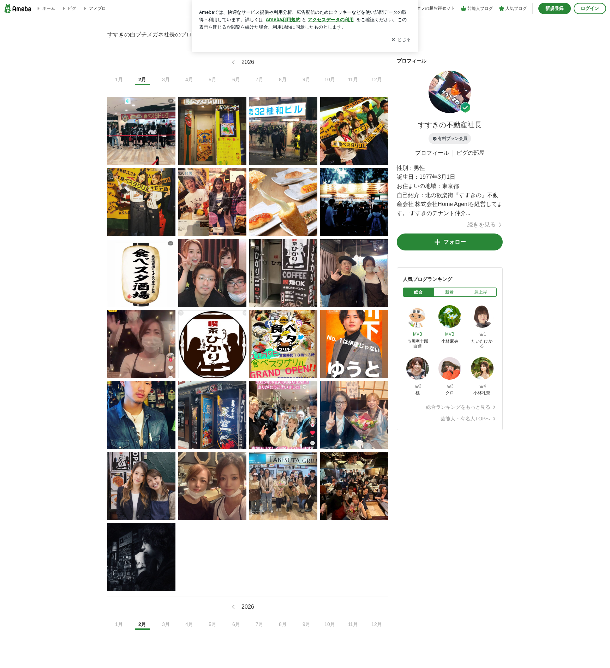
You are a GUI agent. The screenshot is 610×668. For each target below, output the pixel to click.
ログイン (590, 8)
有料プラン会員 (452, 138)
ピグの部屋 (470, 153)
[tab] (418, 292)
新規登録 (554, 8)
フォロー (454, 242)
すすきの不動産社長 (450, 125)
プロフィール (432, 153)
